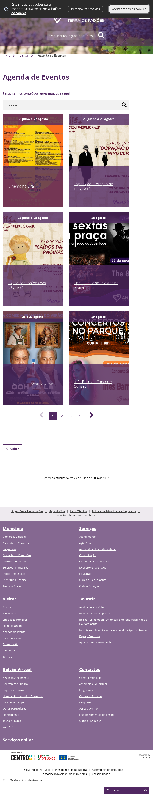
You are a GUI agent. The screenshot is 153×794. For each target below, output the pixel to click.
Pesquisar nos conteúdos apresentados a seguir (37, 93)
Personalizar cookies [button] (85, 9)
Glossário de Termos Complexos (76, 515)
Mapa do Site (57, 511)
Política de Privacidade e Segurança (114, 511)
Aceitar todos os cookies (129, 9)
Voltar (14, 449)
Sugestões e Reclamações (27, 511)
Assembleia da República (108, 769)
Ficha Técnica (78, 511)
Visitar (24, 56)
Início (6, 56)
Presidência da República (71, 769)
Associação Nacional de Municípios (65, 774)
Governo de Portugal (37, 769)
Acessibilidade (101, 774)
